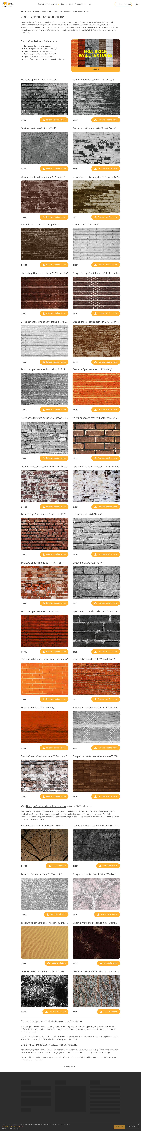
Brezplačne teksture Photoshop (46, 806)
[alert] (70, 1126)
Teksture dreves (110, 1011)
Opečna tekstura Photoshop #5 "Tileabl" (39, 56)
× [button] (138, 1124)
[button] (36, 1126)
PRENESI (95, 69)
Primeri (64, 4)
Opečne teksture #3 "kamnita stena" (38, 51)
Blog (89, 4)
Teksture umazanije (57, 1011)
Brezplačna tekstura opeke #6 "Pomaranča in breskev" (45, 59)
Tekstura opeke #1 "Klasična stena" (37, 46)
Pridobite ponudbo (123, 4)
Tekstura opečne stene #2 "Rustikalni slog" (40, 48)
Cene (71, 4)
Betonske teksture (58, 914)
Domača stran (43, 4)
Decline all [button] (132, 1126)
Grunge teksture (110, 963)
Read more (66, 1124)
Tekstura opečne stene (56, 120)
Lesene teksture (59, 865)
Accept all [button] (119, 1126)
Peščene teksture (58, 963)
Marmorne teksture (108, 914)
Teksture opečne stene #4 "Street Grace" (40, 54)
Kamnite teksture (109, 865)
